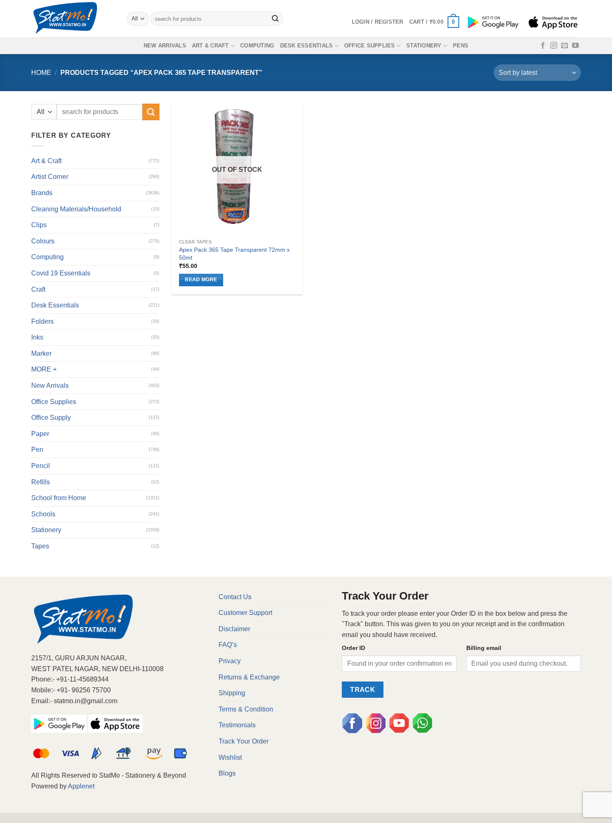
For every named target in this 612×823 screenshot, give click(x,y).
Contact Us (235, 596)
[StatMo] (72, 18)
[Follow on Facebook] (543, 46)
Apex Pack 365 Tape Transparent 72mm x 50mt (234, 253)
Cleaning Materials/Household (76, 209)
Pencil (40, 465)
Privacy (230, 660)
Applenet (81, 786)
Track (362, 689)
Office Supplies (369, 45)
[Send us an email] (564, 46)
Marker (41, 353)
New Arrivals (165, 45)
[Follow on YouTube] (575, 46)
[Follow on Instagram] (553, 46)
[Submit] (276, 19)
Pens (460, 45)
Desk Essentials (306, 45)
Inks (37, 337)
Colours (43, 241)
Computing (257, 45)
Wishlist (230, 757)
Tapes (40, 546)
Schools (43, 514)
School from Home (58, 497)
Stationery (424, 45)
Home (41, 72)
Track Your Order (244, 741)
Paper (40, 433)
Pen (37, 449)
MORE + (44, 369)
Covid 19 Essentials (60, 273)
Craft (38, 289)
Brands (41, 192)
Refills (40, 482)
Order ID (353, 648)
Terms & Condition (246, 709)
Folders (42, 321)
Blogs (227, 773)
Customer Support (245, 612)
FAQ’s (228, 644)
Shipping (232, 693)
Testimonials (237, 725)
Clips (39, 224)
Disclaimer (234, 628)
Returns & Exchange (249, 677)
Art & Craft (210, 45)
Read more (201, 279)
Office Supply (51, 417)
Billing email (483, 648)
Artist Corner (49, 176)
